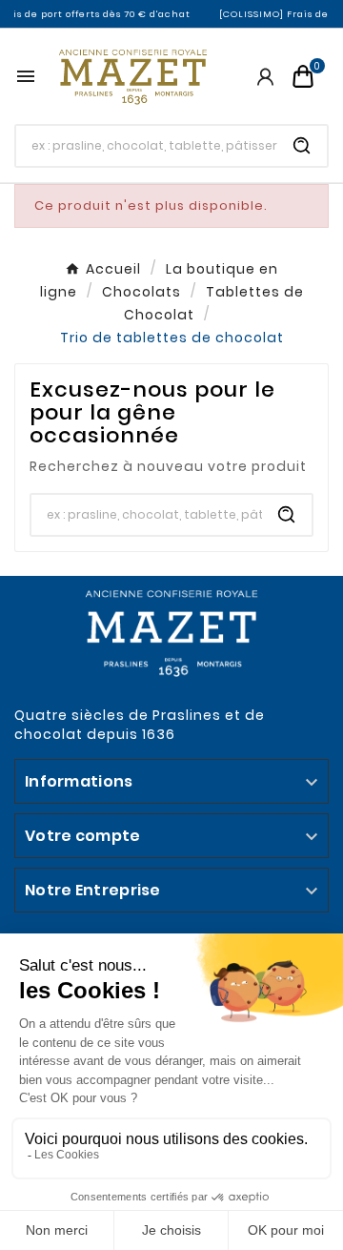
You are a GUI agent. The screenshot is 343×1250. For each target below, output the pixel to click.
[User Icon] (265, 77)
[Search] (302, 145)
